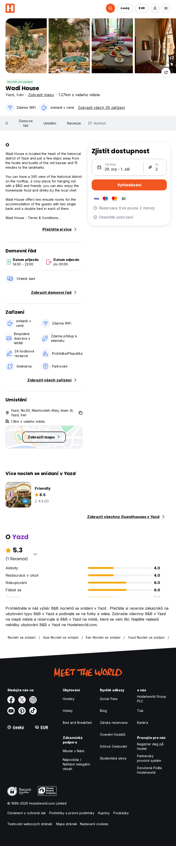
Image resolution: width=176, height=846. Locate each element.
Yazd (10, 94)
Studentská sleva (113, 758)
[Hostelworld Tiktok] (33, 710)
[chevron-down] (35, 554)
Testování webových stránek (29, 824)
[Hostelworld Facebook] (11, 699)
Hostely (68, 699)
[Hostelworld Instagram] (33, 699)
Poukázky (121, 813)
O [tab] (7, 123)
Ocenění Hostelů (113, 734)
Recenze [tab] (74, 123)
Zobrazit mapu (41, 94)
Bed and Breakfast (77, 722)
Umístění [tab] (50, 123)
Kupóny (104, 813)
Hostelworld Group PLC (151, 699)
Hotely (68, 711)
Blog (103, 711)
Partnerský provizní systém (149, 758)
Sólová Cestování (113, 746)
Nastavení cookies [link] (94, 824)
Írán (20, 94)
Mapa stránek (66, 824)
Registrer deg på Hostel (150, 746)
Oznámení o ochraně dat (26, 813)
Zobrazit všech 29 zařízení (101, 107)
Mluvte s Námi (73, 751)
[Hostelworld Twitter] (22, 699)
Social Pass (109, 699)
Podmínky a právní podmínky (71, 813)
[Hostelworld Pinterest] (22, 710)
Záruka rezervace (114, 722)
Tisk (140, 711)
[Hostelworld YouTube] (11, 710)
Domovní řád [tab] (26, 123)
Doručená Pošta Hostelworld (149, 770)
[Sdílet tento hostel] (165, 72)
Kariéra (142, 722)
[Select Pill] (110, 8)
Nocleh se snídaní (20, 82)
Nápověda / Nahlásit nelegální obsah (76, 764)
